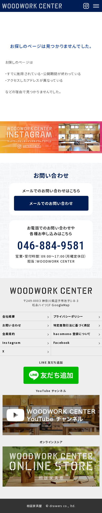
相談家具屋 (34, 505)
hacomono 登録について (71, 334)
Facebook (61, 342)
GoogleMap (61, 305)
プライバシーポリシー (68, 316)
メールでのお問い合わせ (51, 203)
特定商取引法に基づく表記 (71, 325)
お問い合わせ (11, 325)
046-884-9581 (51, 245)
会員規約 (8, 334)
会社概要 (8, 316)
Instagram (11, 342)
